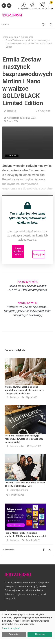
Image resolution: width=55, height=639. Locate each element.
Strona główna (10, 37)
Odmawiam (14, 634)
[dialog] (27, 625)
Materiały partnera (19, 490)
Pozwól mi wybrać (11, 628)
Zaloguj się (38, 254)
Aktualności (27, 37)
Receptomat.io (17, 446)
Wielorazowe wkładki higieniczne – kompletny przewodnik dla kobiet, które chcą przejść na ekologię (24, 390)
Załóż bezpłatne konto (18, 251)
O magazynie (12, 611)
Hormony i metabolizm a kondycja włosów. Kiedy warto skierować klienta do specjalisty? (24, 438)
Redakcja (11, 111)
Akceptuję (39, 634)
